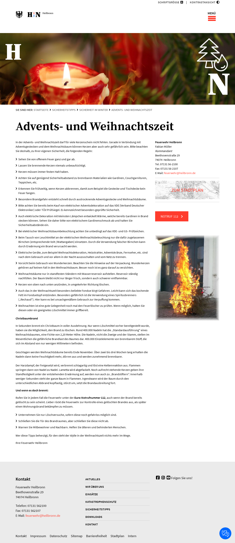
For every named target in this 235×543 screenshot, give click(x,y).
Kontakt (91, 524)
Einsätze (91, 494)
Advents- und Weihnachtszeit (131, 110)
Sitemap (76, 536)
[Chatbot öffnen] (225, 533)
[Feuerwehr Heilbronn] (34, 16)
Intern (132, 536)
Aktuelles (92, 479)
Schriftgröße (168, 2)
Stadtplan (117, 536)
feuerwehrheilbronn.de (180, 173)
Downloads (93, 517)
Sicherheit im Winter (93, 110)
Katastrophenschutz (100, 502)
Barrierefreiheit (96, 536)
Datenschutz (58, 536)
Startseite (41, 110)
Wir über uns (94, 486)
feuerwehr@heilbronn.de (43, 515)
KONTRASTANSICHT (203, 2)
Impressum (38, 536)
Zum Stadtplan (187, 190)
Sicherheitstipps (64, 110)
